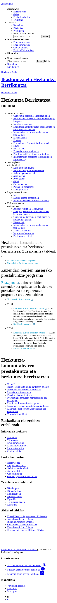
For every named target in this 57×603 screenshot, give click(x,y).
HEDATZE (19, 148)
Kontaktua (18, 25)
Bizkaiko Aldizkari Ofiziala (20, 522)
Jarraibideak (19, 176)
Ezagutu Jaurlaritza (16, 465)
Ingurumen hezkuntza (23, 233)
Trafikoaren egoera (16, 502)
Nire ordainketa (14, 496)
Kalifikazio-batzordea (23, 324)
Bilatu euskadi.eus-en (23, 33)
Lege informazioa (15, 448)
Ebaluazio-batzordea (19, 299)
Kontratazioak (14, 493)
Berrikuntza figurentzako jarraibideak (31, 154)
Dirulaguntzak (14, 491)
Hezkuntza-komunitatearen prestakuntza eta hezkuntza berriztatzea (34, 128)
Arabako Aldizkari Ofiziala (20, 519)
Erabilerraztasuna (21, 42)
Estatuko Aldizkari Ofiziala (20, 527)
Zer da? (11, 384)
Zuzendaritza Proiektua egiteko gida (22, 263)
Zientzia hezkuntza (22, 230)
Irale (15, 195)
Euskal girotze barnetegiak (26, 197)
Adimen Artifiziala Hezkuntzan (28, 208)
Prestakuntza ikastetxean (19, 392)
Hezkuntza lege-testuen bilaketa (28, 170)
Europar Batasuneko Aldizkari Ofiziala (26, 530)
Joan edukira (7, 3)
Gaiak (16, 14)
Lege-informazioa (21, 45)
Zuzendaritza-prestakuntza (26, 151)
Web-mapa (18, 30)
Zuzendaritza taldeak (17, 414)
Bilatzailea (18, 28)
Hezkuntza (9, 92)
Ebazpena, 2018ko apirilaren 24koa (28, 308)
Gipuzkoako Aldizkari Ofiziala (22, 524)
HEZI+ (16, 146)
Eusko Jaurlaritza (21, 17)
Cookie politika (20, 47)
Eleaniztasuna (20, 137)
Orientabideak (20, 184)
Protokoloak (19, 178)
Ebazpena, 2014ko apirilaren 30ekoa (29, 332)
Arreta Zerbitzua (15, 471)
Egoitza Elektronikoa (23, 50)
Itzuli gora (12, 591)
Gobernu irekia (14, 473)
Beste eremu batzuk (22, 236)
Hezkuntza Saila (9, 72)
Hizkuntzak (18, 222)
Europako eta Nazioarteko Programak (31, 143)
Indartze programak (22, 124)
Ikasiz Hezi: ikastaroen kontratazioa (24, 389)
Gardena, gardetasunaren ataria (22, 476)
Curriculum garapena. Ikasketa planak (31, 115)
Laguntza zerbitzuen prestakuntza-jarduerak (28, 406)
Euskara (17, 140)
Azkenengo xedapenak (24, 173)
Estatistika (12, 504)
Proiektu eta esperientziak (19, 395)
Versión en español (16, 585)
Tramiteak (18, 20)
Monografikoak (20, 189)
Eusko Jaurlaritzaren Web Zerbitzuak (19, 549)
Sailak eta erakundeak (17, 468)
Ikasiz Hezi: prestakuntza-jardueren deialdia (28, 387)
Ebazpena (9, 283)
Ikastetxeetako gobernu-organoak (21, 260)
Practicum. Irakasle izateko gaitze (23, 403)
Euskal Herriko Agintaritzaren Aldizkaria (27, 516)
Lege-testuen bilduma (23, 167)
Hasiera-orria (19, 11)
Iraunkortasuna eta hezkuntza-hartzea (31, 200)
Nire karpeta (13, 67)
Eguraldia (12, 499)
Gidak (16, 181)
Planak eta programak (23, 187)
